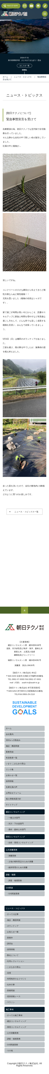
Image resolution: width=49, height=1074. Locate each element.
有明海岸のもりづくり (16, 979)
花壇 (9, 973)
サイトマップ (11, 805)
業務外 (10, 938)
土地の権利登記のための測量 (20, 861)
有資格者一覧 (11, 758)
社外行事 (11, 985)
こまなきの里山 (13, 967)
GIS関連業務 (13, 894)
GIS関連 (9, 888)
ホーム (5, 77)
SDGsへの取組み (13, 740)
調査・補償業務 (15, 880)
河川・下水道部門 (16, 824)
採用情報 (9, 781)
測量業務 (12, 856)
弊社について (13, 955)
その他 (10, 1050)
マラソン (11, 1002)
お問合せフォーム (13, 793)
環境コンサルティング (15, 837)
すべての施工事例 (14, 1015)
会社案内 (9, 734)
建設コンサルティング (15, 812)
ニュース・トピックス (23, 77)
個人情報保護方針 (13, 799)
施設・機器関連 (12, 746)
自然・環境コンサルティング (20, 842)
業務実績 (9, 752)
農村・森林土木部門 (17, 829)
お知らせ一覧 (11, 775)
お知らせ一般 (13, 932)
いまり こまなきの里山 (15, 763)
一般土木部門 (14, 818)
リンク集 (9, 769)
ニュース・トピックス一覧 (25, 512)
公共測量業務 (11, 850)
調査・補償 (10, 875)
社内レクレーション (15, 961)
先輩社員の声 (11, 787)
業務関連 (11, 990)
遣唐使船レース (13, 996)
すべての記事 (13, 914)
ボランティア (13, 926)
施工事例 (9, 1009)
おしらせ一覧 (24, 66)
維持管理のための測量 (17, 867)
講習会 (10, 943)
